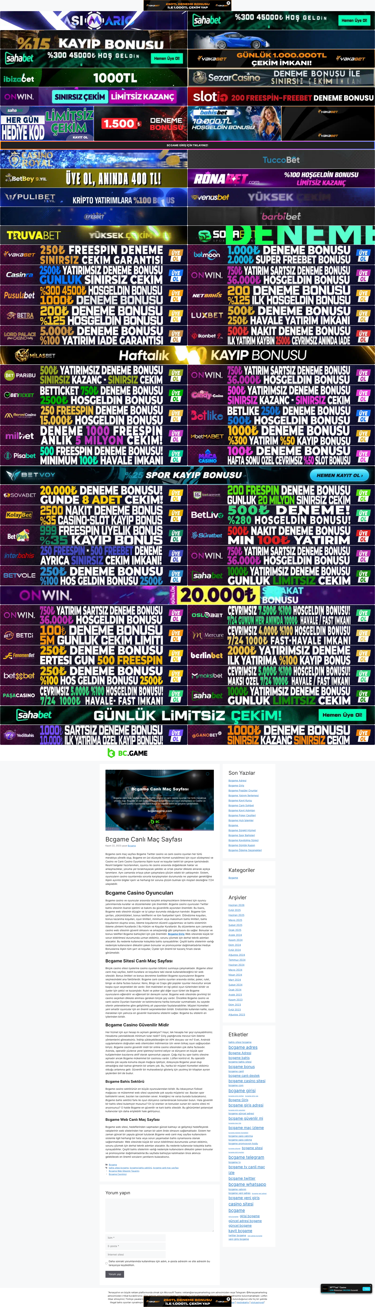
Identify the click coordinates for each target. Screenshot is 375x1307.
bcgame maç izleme (246, 1127)
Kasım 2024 (236, 940)
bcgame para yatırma (241, 1136)
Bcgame (113, 1164)
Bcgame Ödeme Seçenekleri (245, 850)
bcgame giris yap (251, 1096)
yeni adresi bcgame (255, 1236)
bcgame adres (243, 1047)
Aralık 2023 (235, 994)
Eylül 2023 (235, 1009)
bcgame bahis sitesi (240, 1061)
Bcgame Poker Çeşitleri (242, 815)
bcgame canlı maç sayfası (166, 1167)
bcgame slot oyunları (236, 1152)
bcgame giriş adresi (246, 1105)
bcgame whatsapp (247, 1184)
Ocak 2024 (235, 989)
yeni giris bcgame (239, 1239)
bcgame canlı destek (244, 1075)
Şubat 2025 (235, 925)
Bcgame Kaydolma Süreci (244, 840)
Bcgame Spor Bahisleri (242, 835)
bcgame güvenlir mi (246, 1118)
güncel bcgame (240, 1225)
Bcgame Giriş (236, 785)
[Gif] (187, 355)
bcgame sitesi (252, 1148)
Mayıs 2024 (235, 969)
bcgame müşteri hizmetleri (238, 1133)
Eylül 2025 (235, 910)
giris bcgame (233, 1217)
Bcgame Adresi (237, 780)
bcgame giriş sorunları (237, 1110)
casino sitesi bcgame (241, 1207)
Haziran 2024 (236, 964)
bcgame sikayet (234, 1148)
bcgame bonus (242, 1066)
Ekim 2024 (235, 945)
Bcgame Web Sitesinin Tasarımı (124, 1171)
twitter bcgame (237, 1235)
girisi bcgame (250, 1216)
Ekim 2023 (235, 1004)
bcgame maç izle (235, 1123)
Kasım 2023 (236, 999)
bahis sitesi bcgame (119, 1167)
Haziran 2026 (236, 905)
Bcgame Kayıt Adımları (242, 810)
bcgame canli (236, 1071)
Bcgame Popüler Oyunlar (243, 790)
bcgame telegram (246, 1157)
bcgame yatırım (237, 1189)
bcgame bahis (239, 1058)
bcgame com (236, 1085)
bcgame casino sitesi (247, 1080)
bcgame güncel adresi (241, 1113)
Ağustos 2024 (237, 954)
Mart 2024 (235, 979)
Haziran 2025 (236, 915)
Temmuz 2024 (237, 959)
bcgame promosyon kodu (243, 1143)
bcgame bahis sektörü (141, 1167)
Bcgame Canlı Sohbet (241, 805)
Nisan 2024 (235, 974)
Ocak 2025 (235, 930)
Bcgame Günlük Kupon (242, 845)
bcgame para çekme (240, 1139)
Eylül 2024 (235, 949)
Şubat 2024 (235, 984)
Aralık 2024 (235, 935)
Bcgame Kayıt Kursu (240, 800)
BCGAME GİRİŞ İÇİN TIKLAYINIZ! (187, 145)
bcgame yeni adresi (259, 1193)
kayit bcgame (240, 1230)
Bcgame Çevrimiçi (118, 1174)
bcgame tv (235, 1162)
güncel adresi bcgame (245, 1221)
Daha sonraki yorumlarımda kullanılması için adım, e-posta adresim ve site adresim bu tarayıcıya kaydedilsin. (159, 1263)
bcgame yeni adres (239, 1193)
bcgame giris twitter (236, 1096)
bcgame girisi (242, 1090)
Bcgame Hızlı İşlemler (241, 820)
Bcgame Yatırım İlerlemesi (244, 795)
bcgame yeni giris (244, 1197)
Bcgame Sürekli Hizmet (242, 830)
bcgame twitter (242, 1178)
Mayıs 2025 (235, 920)
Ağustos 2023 (237, 1014)
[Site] (93, 255)
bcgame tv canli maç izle (247, 1170)
